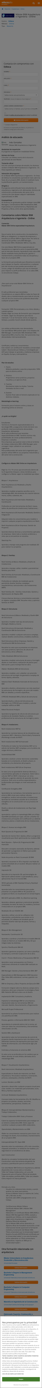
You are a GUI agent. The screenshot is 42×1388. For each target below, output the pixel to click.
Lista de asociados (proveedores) (13, 1374)
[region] (21, 1352)
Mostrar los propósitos (21, 1385)
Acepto (21, 1379)
